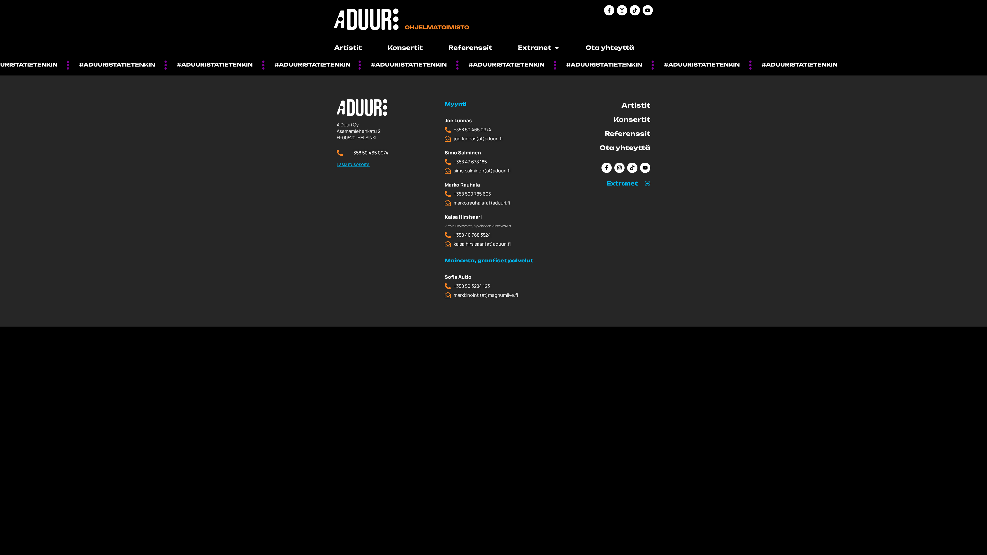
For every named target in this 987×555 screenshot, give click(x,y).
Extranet (622, 183)
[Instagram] (622, 10)
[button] (628, 183)
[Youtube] (648, 10)
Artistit (348, 47)
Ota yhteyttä (610, 47)
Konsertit (405, 47)
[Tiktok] (635, 10)
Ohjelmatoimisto (437, 27)
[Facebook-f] (609, 10)
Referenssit (470, 47)
